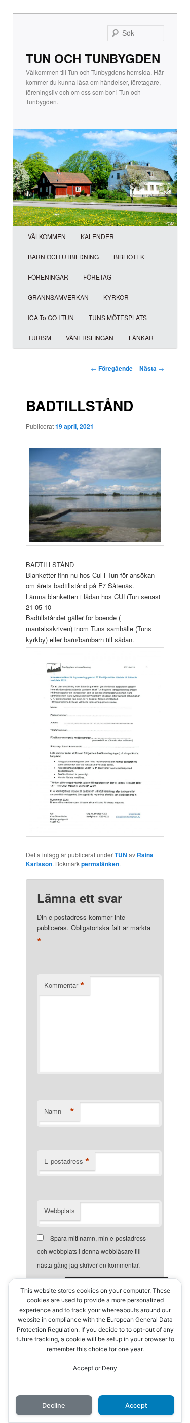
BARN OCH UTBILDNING (63, 256)
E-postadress (67, 1161)
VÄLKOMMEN (47, 236)
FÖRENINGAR (48, 276)
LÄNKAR (141, 337)
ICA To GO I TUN (51, 317)
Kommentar (64, 985)
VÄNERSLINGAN (89, 337)
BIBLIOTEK (128, 256)
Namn (59, 1111)
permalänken (100, 863)
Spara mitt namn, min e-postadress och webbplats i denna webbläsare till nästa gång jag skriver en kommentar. (91, 1251)
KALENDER (97, 236)
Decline (53, 1405)
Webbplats (59, 1210)
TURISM (39, 337)
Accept (136, 1405)
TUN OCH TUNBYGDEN (93, 58)
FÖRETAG (97, 276)
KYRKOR (116, 297)
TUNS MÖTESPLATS (118, 317)
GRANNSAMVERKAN (58, 297)
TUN (121, 854)
